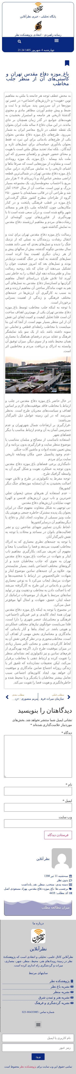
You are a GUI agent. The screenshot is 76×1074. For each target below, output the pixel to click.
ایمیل (67, 800)
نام (69, 784)
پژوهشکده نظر (28, 1066)
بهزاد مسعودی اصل (15, 888)
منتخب (50, 884)
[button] (56, 40)
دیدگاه (66, 732)
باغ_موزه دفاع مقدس (41, 888)
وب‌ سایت (65, 817)
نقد (35, 884)
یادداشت (26, 884)
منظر (42, 884)
